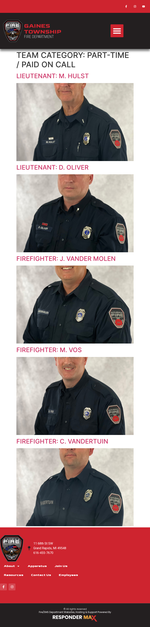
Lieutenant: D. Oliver (52, 167)
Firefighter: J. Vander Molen (66, 258)
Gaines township (42, 28)
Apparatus (37, 566)
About (9, 566)
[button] (117, 30)
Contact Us (41, 575)
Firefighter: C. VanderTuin (62, 441)
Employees (68, 575)
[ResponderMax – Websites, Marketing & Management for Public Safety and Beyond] (75, 618)
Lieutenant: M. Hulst (52, 76)
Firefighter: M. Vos (49, 350)
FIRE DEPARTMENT (39, 36)
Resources (13, 575)
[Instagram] (135, 6)
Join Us (60, 566)
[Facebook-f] (126, 6)
